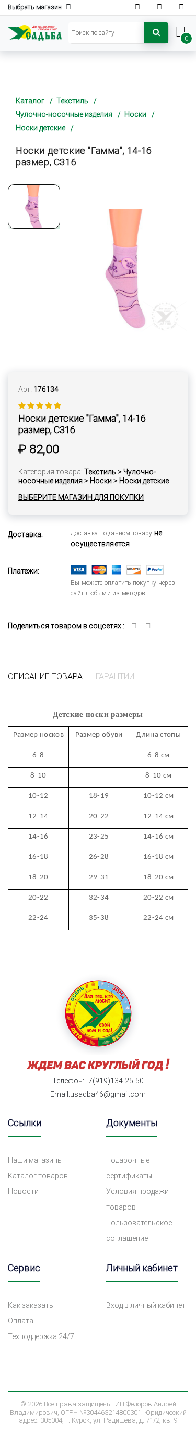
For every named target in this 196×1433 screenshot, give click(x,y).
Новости (23, 1191)
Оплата (20, 1321)
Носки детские (40, 128)
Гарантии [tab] (115, 677)
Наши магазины (35, 1160)
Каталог (30, 101)
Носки (135, 114)
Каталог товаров (38, 1176)
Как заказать (30, 1305)
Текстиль (72, 101)
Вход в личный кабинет (146, 1305)
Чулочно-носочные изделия (64, 114)
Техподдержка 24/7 (41, 1336)
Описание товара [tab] (45, 677)
